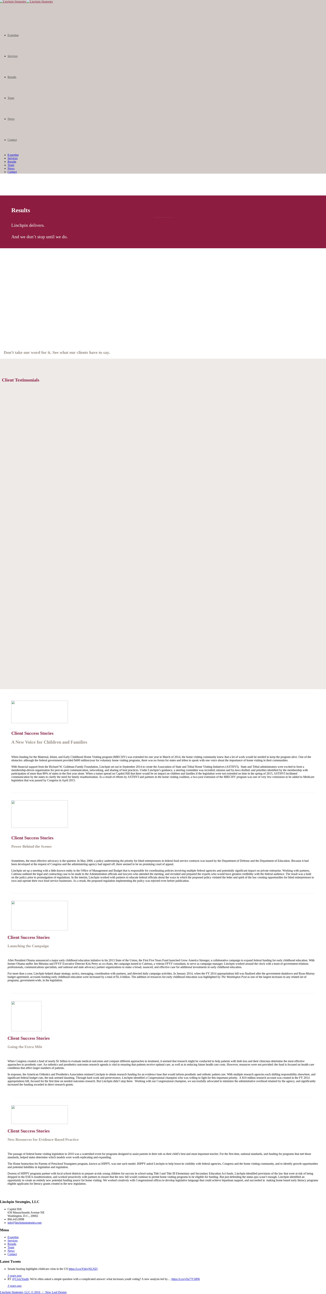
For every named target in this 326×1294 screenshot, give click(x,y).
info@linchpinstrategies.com (25, 1222)
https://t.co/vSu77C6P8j (185, 1279)
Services (13, 56)
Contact (12, 139)
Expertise (13, 35)
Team (11, 98)
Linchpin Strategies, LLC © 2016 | (22, 1292)
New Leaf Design (56, 1292)
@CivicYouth (20, 1279)
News (11, 118)
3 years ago (15, 1275)
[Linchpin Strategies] (26, 1)
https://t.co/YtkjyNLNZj (83, 1268)
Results (12, 77)
